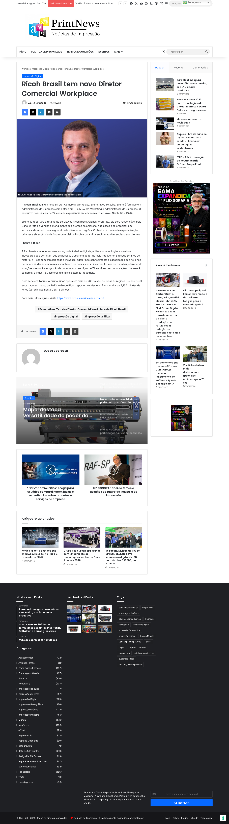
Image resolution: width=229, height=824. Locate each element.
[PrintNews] (62, 27)
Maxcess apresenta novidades (189, 120)
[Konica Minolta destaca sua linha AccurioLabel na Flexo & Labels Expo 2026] (40, 537)
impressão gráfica (98, 316)
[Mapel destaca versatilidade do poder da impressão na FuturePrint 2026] (105, 618)
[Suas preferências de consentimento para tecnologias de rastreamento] (223, 818)
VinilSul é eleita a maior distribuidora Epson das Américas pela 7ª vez (193, 373)
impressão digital (66, 316)
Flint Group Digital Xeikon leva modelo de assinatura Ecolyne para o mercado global (195, 297)
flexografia (124, 624)
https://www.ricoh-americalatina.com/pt (80, 298)
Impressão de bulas (28, 688)
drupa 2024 (147, 607)
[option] (82, 410)
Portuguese (194, 2)
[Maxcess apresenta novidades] (165, 123)
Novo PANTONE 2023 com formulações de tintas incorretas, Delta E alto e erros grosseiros (191, 105)
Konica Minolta (147, 636)
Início (22, 51)
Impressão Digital (40, 68)
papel (121, 647)
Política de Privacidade (46, 51)
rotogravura (124, 653)
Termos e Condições (80, 51)
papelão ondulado (137, 647)
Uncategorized (26, 782)
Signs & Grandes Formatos (32, 761)
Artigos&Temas (26, 663)
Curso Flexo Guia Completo (182, 181)
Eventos (104, 51)
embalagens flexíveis (128, 613)
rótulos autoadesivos (144, 653)
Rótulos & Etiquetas (28, 751)
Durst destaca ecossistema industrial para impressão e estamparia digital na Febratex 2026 (58, 412)
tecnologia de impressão (130, 664)
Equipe (184, 818)
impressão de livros (28, 694)
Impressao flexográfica (30, 704)
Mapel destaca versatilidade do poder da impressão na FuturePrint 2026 (113, 3)
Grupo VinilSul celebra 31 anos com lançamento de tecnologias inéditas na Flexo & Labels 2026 (82, 555)
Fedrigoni (149, 619)
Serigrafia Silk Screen (30, 756)
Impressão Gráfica (28, 709)
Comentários (200, 67)
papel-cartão (25, 735)
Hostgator (138, 818)
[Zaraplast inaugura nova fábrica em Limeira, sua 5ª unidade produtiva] (165, 84)
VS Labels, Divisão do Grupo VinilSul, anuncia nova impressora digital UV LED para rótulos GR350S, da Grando (122, 557)
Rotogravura (25, 746)
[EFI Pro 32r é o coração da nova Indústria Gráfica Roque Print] (165, 161)
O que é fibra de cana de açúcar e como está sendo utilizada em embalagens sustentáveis (192, 141)
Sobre (176, 818)
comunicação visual (128, 607)
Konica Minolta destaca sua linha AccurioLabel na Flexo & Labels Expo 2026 (40, 554)
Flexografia (24, 683)
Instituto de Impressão (85, 818)
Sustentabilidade (27, 766)
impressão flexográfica (129, 630)
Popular (159, 67)
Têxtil (21, 777)
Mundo (22, 720)
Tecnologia (24, 771)
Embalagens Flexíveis (29, 668)
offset (21, 730)
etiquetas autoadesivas (130, 619)
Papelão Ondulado (28, 740)
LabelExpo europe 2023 (130, 641)
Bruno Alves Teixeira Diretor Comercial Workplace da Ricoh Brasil (82, 309)
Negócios (23, 725)
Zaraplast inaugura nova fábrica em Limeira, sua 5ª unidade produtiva (192, 85)
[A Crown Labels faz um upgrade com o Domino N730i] (74, 609)
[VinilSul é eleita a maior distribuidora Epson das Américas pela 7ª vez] (195, 354)
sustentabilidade (126, 658)
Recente (179, 67)
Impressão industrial (29, 714)
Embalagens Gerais (28, 673)
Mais (117, 51)
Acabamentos (25, 657)
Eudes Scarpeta (35, 103)
